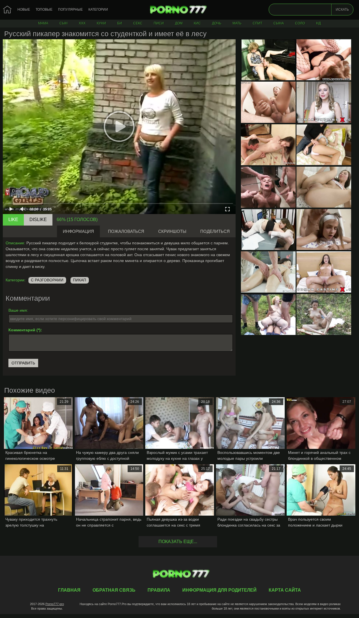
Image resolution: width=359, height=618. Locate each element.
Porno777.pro (54, 604)
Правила (159, 590)
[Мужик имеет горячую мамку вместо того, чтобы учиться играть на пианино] (268, 59)
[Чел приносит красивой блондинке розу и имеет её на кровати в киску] (323, 144)
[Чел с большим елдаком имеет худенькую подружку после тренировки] (323, 229)
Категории (98, 10)
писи (159, 23)
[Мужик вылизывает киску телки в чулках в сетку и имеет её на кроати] (323, 59)
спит (257, 23)
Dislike (38, 219)
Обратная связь (114, 590)
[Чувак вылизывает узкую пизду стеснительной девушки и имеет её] (268, 144)
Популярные (70, 10)
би (119, 23)
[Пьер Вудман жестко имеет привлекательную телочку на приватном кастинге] (323, 102)
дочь (216, 23)
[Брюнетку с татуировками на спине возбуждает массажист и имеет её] (268, 271)
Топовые (44, 10)
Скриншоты (172, 231)
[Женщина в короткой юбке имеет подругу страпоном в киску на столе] (268, 229)
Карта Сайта (285, 590)
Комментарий (21, 330)
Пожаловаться (126, 231)
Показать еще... (177, 541)
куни (101, 23)
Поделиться (215, 231)
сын (63, 23)
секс (137, 23)
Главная (179, 10)
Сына (278, 23)
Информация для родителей (219, 590)
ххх (82, 23)
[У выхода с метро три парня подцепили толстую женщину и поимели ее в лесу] (268, 314)
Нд (318, 23)
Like (13, 219)
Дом (179, 23)
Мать (237, 23)
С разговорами (47, 280)
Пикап (79, 280)
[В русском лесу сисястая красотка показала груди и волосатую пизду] (323, 314)
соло (300, 23)
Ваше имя (17, 310)
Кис (197, 23)
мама (43, 23)
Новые (23, 10)
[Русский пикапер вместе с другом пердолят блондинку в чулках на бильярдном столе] (268, 187)
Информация (78, 231)
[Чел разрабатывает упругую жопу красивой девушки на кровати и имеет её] (323, 187)
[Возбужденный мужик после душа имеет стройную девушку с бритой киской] (268, 102)
